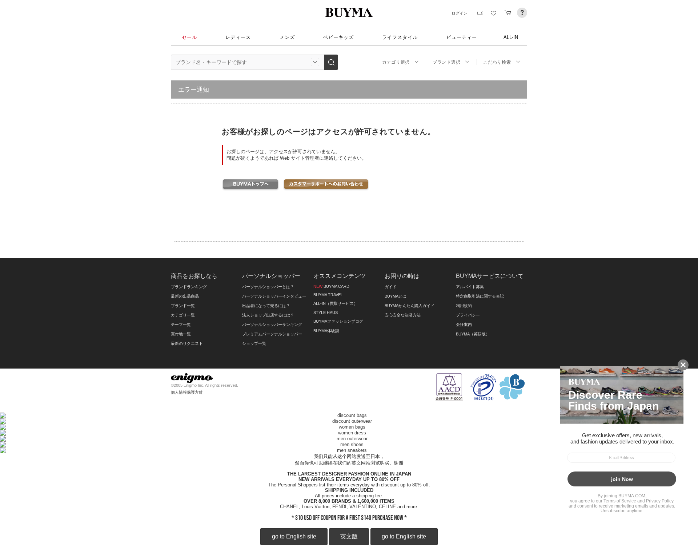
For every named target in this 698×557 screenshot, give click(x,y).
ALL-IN (511, 37)
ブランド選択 (446, 62)
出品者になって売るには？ (266, 305)
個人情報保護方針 (187, 392)
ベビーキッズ (338, 37)
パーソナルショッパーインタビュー (274, 296)
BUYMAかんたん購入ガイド (409, 305)
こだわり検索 (497, 62)
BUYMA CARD (331, 286)
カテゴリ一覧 (183, 315)
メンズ (287, 37)
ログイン (460, 13)
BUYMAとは (395, 296)
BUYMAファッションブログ (338, 321)
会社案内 (464, 324)
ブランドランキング (189, 287)
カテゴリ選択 (396, 62)
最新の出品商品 (185, 296)
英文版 (349, 536)
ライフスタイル (400, 37)
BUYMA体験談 (326, 331)
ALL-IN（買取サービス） (335, 303)
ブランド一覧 (183, 305)
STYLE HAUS (325, 312)
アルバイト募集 (470, 287)
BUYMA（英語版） (473, 334)
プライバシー (468, 315)
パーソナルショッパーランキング (272, 324)
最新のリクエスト (187, 343)
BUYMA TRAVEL (328, 295)
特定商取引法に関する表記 (480, 296)
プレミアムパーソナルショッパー (272, 334)
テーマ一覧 (181, 324)
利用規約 (464, 305)
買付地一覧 (181, 334)
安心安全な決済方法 (403, 315)
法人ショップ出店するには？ (268, 315)
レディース (238, 37)
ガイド (391, 287)
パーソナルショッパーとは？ (268, 287)
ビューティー (461, 37)
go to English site (294, 536)
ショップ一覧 (254, 343)
